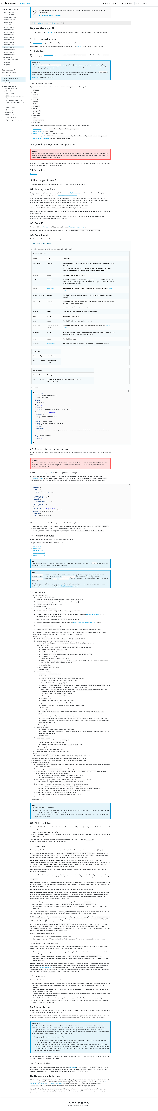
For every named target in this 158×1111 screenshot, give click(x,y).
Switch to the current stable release (50, 15)
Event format (10, 93)
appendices (72, 1067)
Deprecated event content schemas (14, 97)
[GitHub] (70, 1102)
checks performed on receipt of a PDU (84, 622)
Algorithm (11, 112)
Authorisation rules (11, 105)
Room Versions (50, 23)
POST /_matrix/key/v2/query (55, 1084)
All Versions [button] (128, 3)
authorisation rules (74, 193)
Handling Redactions (67, 586)
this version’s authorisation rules (67, 195)
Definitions (11, 110)
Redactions (8, 75)
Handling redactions (11, 88)
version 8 (50, 32)
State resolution (10, 107)
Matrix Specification (38, 23)
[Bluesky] (79, 1102)
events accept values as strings (15, 101)
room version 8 (37, 43)
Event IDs (9, 91)
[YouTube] (85, 1102)
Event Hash (50, 288)
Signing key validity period (14, 120)
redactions (79, 46)
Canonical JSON (11, 117)
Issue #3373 (36, 77)
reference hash (46, 227)
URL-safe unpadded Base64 (76, 227)
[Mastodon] (76, 1102)
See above (33, 174)
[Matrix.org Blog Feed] (88, 1102)
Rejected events (13, 115)
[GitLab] (73, 1102)
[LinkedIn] (82, 1102)
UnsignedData (51, 343)
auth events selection (92, 614)
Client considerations (10, 73)
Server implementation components (10, 79)
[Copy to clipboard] (128, 391)
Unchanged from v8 (9, 86)
